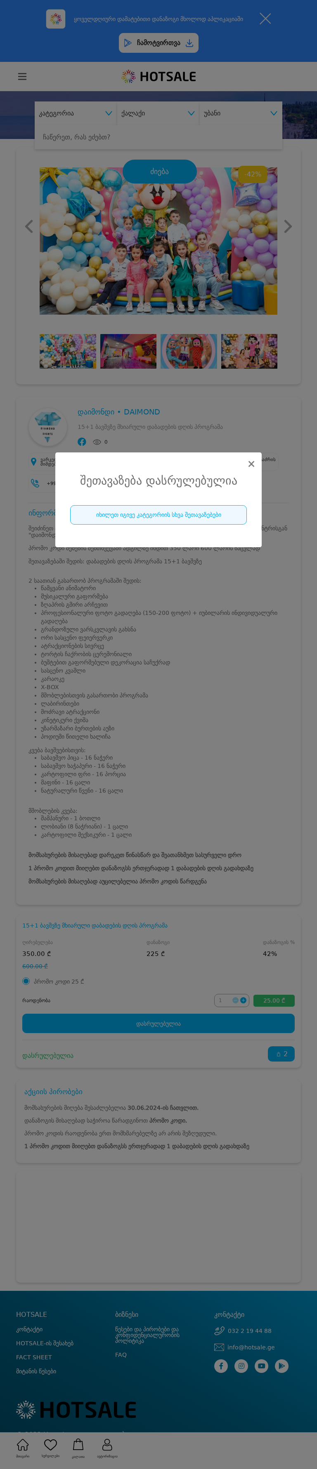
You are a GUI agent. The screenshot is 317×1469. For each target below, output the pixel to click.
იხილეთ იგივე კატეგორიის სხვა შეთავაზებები (158, 514)
